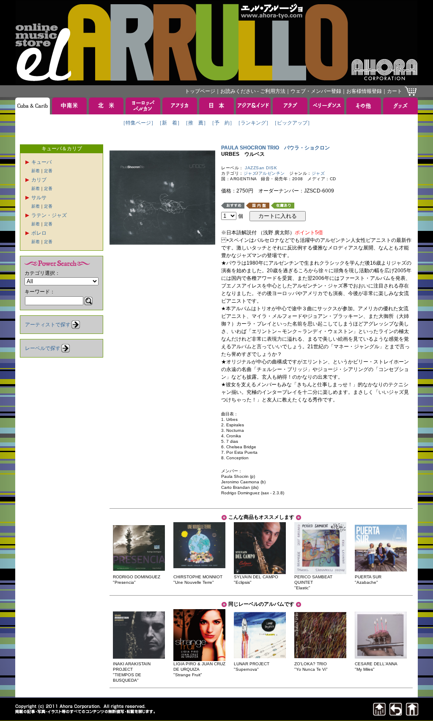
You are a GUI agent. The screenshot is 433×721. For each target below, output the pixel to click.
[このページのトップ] (379, 713)
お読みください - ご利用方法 (252, 91)
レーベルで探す (42, 348)
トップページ (200, 91)
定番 (48, 170)
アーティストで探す (48, 325)
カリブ (39, 180)
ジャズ (250, 173)
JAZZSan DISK (261, 167)
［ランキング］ (253, 123)
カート (394, 91)
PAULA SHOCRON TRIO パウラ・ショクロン (275, 148)
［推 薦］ (195, 123)
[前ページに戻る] (395, 713)
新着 (35, 170)
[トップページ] (412, 713)
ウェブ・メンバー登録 (315, 91)
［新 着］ (169, 123)
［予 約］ (222, 123)
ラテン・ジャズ (49, 215)
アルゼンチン (271, 173)
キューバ (41, 162)
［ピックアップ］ (292, 123)
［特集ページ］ (138, 123)
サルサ (39, 198)
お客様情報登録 (364, 91)
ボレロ (39, 233)
